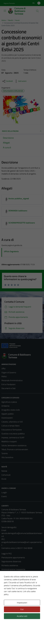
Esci (22, 609)
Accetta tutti (22, 616)
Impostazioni (22, 602)
